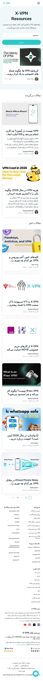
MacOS (17, 518)
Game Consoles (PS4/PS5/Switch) (14, 546)
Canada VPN (36, 554)
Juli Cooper (34, 443)
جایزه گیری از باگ (13, 668)
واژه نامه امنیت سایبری (33, 587)
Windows (16, 514)
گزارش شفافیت (35, 601)
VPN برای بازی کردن (34, 533)
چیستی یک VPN (35, 511)
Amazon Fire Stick (14, 552)
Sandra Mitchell (28, 151)
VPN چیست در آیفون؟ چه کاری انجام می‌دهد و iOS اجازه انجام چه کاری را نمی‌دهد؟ (22, 134)
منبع (39, 590)
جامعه (38, 576)
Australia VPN (36, 562)
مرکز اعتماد (36, 594)
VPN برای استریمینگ (34, 529)
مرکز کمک (37, 580)
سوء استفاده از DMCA (28, 668)
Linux (17, 529)
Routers (17, 542)
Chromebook (15, 533)
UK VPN (37, 558)
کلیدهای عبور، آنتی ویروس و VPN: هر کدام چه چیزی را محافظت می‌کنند (23, 260)
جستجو (21, 42)
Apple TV (16, 556)
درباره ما (37, 572)
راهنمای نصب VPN (34, 583)
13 (17, 498)
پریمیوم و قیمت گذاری (33, 525)
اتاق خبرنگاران (36, 598)
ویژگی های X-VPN (35, 514)
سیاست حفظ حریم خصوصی (21, 663)
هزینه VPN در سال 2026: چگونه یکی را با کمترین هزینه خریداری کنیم (21, 193)
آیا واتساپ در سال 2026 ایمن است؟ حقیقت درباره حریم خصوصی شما (22, 439)
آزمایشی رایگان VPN (34, 522)
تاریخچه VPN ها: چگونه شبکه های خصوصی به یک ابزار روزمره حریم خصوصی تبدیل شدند (21, 73)
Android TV (16, 560)
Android (17, 522)
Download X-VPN (14, 511)
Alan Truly (30, 79)
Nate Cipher (34, 487)
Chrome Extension (14, 538)
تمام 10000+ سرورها (34, 547)
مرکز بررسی (21, 644)
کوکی (16, 665)
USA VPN (37, 551)
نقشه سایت (21, 671)
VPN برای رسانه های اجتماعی (34, 537)
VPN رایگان (37, 518)
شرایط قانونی (24, 665)
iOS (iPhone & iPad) (13, 525)
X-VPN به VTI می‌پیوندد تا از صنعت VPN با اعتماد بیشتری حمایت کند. (23, 305)
